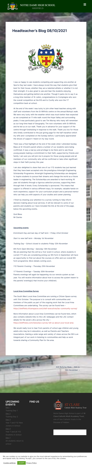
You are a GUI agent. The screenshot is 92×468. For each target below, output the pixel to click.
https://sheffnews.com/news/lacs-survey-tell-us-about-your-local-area (43, 323)
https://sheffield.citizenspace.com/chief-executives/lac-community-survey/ (45, 308)
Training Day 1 (12, 410)
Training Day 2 (12, 416)
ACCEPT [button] (21, 463)
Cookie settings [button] (9, 463)
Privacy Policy (31, 463)
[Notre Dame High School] (32, 6)
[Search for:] (69, 432)
